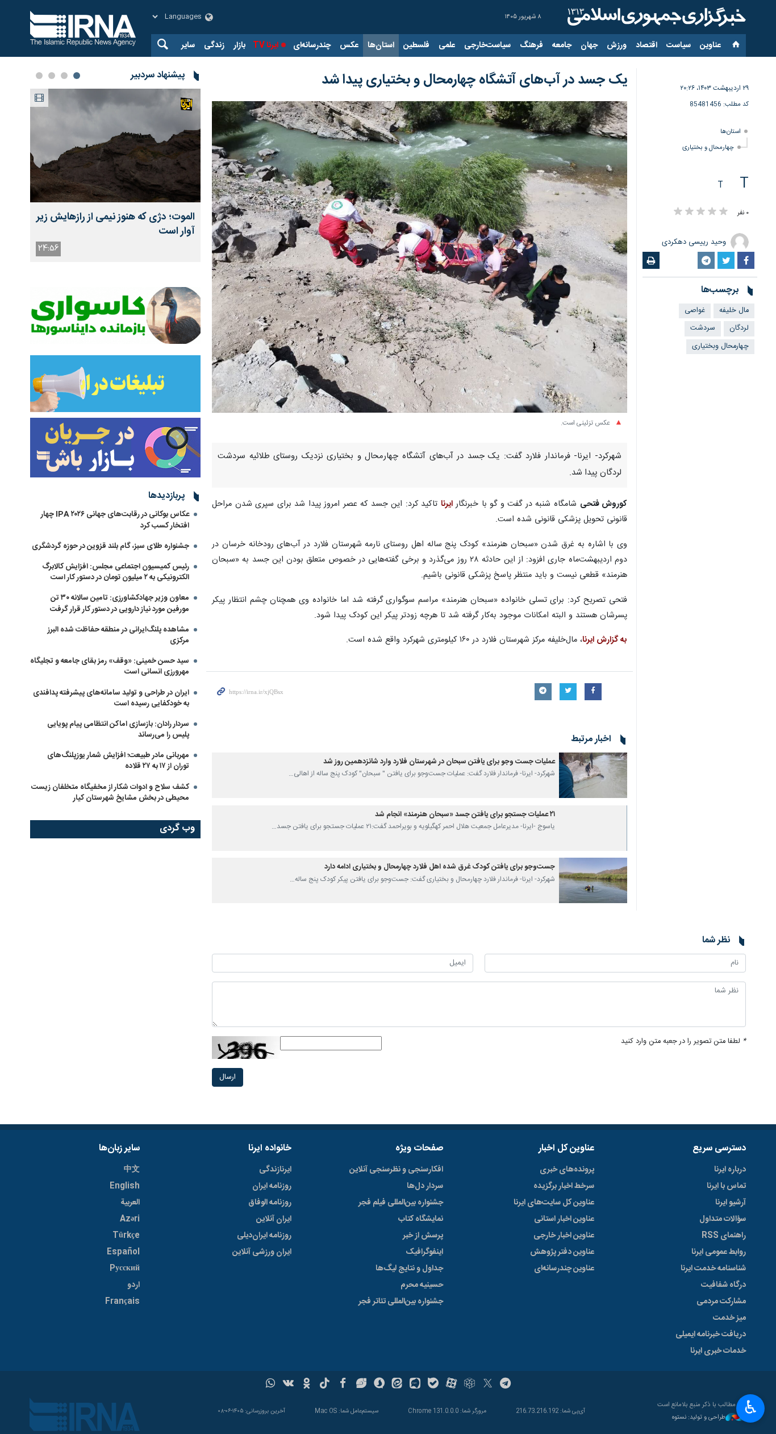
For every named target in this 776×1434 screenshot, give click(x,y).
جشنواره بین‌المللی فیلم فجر (400, 1202)
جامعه (561, 45)
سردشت (702, 328)
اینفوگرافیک (424, 1252)
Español (123, 1252)
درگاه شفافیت (723, 1285)
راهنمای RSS (724, 1235)
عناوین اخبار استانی (564, 1219)
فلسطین (416, 45)
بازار (239, 45)
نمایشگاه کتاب (420, 1219)
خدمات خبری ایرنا (718, 1351)
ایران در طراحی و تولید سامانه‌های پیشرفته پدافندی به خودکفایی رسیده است (111, 698)
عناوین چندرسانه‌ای (564, 1268)
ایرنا (655, 17)
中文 (132, 1170)
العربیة (130, 1202)
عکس (349, 45)
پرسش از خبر (423, 1235)
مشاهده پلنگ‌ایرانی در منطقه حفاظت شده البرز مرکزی (118, 635)
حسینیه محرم (421, 1285)
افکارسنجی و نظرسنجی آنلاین (396, 1170)
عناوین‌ (710, 45)
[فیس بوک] (343, 1384)
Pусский (125, 1268)
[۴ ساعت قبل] (115, 145)
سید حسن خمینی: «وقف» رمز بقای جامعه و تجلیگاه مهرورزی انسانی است (109, 666)
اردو (133, 1285)
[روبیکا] (469, 1384)
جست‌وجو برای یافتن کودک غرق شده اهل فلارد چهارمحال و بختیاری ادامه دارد (439, 867)
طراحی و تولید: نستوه (698, 1418)
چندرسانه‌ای (312, 45)
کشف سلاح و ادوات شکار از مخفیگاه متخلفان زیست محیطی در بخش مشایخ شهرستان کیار (110, 792)
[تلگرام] (506, 1384)
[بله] (433, 1384)
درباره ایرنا (730, 1170)
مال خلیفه (734, 311)
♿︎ (750, 1407)
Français (122, 1301)
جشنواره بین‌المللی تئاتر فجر (400, 1301)
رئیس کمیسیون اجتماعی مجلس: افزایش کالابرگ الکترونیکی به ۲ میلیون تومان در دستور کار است (115, 572)
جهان (589, 45)
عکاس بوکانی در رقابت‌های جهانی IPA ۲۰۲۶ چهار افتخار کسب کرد (115, 519)
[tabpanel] (115, 175)
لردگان (739, 328)
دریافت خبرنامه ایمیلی (710, 1334)
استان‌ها (381, 45)
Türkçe (126, 1235)
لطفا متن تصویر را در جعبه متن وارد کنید (683, 1041)
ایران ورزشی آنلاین (261, 1252)
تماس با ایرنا (726, 1186)
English (125, 1186)
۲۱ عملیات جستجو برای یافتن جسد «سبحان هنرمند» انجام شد (465, 815)
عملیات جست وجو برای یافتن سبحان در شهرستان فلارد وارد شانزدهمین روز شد (439, 762)
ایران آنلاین (273, 1219)
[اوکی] (306, 1384)
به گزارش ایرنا (604, 640)
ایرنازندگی (275, 1170)
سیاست (678, 45)
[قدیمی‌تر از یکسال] (593, 775)
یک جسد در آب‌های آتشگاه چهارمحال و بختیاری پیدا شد (474, 80)
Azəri (130, 1219)
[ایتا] (397, 1384)
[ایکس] (487, 1384)
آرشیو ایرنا (730, 1202)
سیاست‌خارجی (487, 45)
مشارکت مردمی (721, 1301)
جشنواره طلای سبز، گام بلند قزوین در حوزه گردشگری (110, 546)
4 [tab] (39, 75)
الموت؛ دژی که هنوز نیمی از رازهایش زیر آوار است (115, 224)
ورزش (617, 45)
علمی (447, 45)
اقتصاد (646, 45)
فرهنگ (531, 45)
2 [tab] (64, 75)
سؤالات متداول (722, 1219)
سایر (188, 45)
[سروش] (379, 1384)
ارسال (227, 1077)
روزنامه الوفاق (269, 1202)
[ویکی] (288, 1384)
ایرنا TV (265, 45)
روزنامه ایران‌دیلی (264, 1235)
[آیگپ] (415, 1384)
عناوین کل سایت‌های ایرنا (554, 1202)
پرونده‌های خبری (567, 1170)
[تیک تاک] (324, 1384)
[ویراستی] (361, 1384)
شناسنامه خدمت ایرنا (713, 1268)
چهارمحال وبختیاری (720, 346)
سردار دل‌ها (425, 1186)
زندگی (214, 45)
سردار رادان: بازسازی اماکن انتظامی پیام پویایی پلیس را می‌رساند (118, 729)
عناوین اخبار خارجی (563, 1235)
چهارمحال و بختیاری (708, 147)
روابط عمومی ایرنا (718, 1252)
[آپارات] (451, 1384)
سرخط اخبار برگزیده (563, 1186)
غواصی (695, 311)
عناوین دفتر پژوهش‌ (562, 1252)
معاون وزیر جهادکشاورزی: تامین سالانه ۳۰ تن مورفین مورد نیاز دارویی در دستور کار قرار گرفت (119, 603)
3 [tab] (51, 75)
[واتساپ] (270, 1384)
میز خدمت (729, 1318)
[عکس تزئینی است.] (419, 257)
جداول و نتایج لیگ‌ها (409, 1268)
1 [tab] (76, 75)
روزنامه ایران (271, 1186)
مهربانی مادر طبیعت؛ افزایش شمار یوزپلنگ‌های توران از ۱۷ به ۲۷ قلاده (118, 760)
